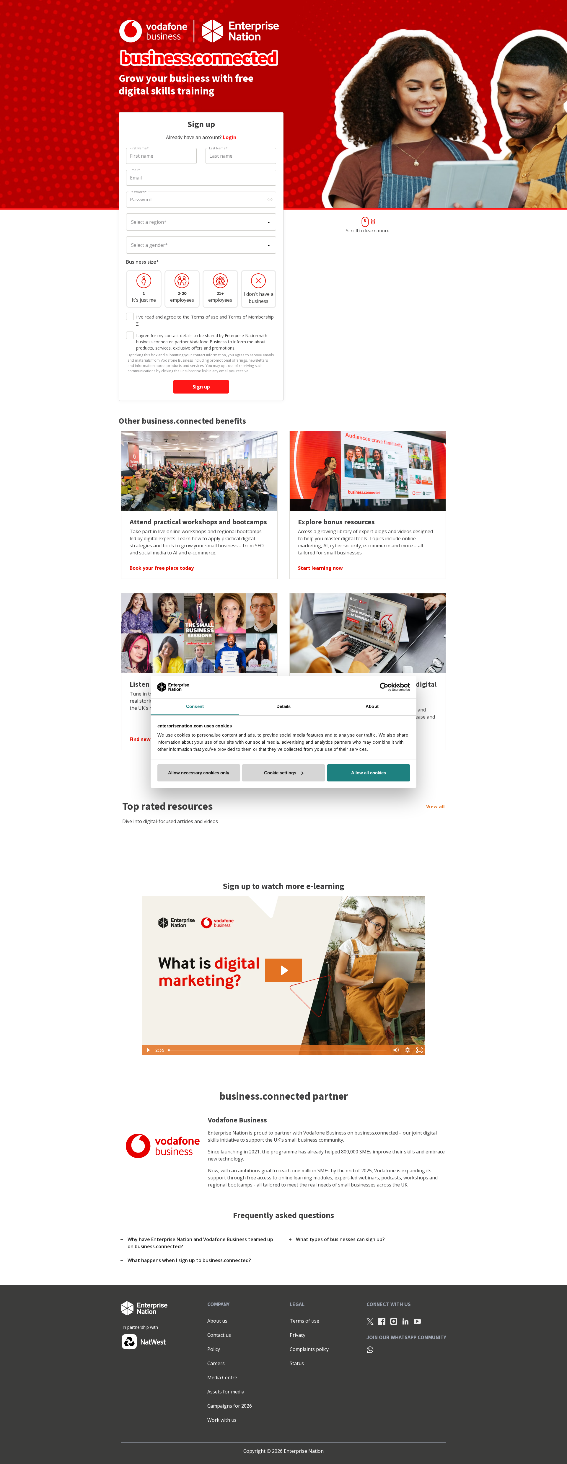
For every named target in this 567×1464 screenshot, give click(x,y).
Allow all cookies (368, 772)
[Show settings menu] (407, 1050)
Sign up (201, 386)
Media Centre (222, 1377)
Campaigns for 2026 (229, 1406)
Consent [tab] (195, 706)
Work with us (222, 1420)
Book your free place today (162, 568)
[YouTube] (417, 1321)
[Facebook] (381, 1321)
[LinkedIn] (405, 1321)
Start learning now (320, 568)
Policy (213, 1349)
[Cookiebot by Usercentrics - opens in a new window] (384, 687)
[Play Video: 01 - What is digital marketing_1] (283, 970)
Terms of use (204, 317)
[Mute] (396, 1050)
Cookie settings (280, 772)
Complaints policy (309, 1349)
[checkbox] (130, 316)
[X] (370, 1321)
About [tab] (372, 706)
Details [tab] (283, 706)
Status (297, 1363)
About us (217, 1321)
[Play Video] (148, 1050)
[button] (201, 1243)
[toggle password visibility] (270, 199)
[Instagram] (393, 1321)
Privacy (297, 1335)
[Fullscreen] (419, 1050)
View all (435, 806)
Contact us (219, 1335)
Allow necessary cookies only (198, 772)
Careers (216, 1363)
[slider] (278, 1050)
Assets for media (225, 1391)
